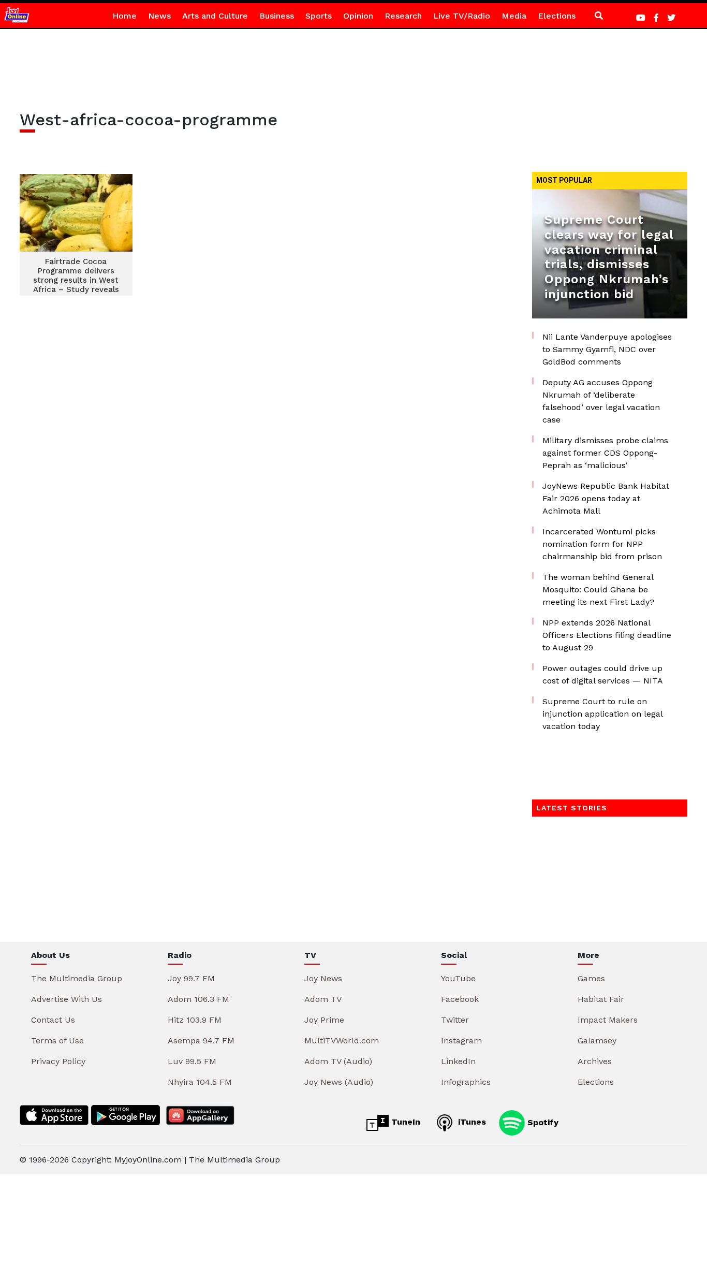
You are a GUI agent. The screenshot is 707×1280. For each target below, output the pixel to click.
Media (514, 16)
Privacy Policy (58, 1061)
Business (276, 16)
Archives (595, 1061)
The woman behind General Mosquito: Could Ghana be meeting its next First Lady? (598, 589)
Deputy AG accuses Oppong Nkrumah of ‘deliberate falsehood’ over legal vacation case (601, 401)
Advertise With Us (66, 999)
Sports (318, 16)
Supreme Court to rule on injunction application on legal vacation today (602, 713)
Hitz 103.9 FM (195, 1020)
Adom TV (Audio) (338, 1061)
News (159, 16)
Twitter (455, 1020)
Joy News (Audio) (338, 1082)
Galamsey (597, 1040)
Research (403, 16)
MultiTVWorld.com (341, 1040)
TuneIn (404, 1122)
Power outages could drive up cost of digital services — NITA (602, 674)
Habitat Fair (601, 999)
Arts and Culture (215, 16)
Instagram (461, 1040)
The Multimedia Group (76, 978)
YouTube (458, 978)
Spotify (541, 1122)
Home (124, 16)
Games (591, 978)
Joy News (323, 978)
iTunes (470, 1122)
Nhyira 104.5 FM (200, 1082)
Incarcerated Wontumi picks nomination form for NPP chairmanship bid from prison (602, 544)
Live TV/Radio (461, 16)
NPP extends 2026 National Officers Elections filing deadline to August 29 (606, 635)
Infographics (466, 1082)
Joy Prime (324, 1020)
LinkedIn (458, 1061)
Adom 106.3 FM (198, 999)
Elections (557, 16)
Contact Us (53, 1020)
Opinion (358, 16)
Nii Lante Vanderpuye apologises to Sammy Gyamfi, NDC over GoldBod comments (607, 349)
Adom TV (323, 999)
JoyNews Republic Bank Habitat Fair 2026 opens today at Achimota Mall (605, 498)
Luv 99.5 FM (192, 1061)
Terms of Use (57, 1040)
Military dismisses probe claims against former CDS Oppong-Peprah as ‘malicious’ (605, 452)
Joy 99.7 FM (191, 978)
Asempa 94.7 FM (201, 1040)
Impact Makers (608, 1020)
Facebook (460, 999)
